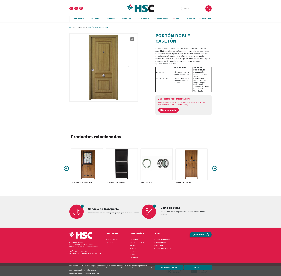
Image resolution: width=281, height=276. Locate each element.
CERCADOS (78, 19)
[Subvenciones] (81, 8)
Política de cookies (162, 239)
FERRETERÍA (162, 19)
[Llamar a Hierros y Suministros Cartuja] (76, 8)
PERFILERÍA (127, 19)
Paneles (133, 245)
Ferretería (134, 258)
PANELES (95, 19)
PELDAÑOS (206, 19)
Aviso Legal (158, 245)
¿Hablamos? (199, 234)
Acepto (197, 267)
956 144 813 (82, 251)
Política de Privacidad (163, 248)
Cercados (134, 239)
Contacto (109, 242)
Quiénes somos (112, 239)
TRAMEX (191, 19)
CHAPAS (111, 19)
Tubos (132, 255)
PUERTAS (145, 19)
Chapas (133, 251)
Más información (168, 110)
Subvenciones (160, 242)
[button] (66, 168)
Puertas (133, 248)
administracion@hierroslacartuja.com (85, 253)
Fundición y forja (137, 242)
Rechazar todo (169, 267)
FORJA (178, 19)
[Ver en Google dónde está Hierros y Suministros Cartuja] (71, 8)
